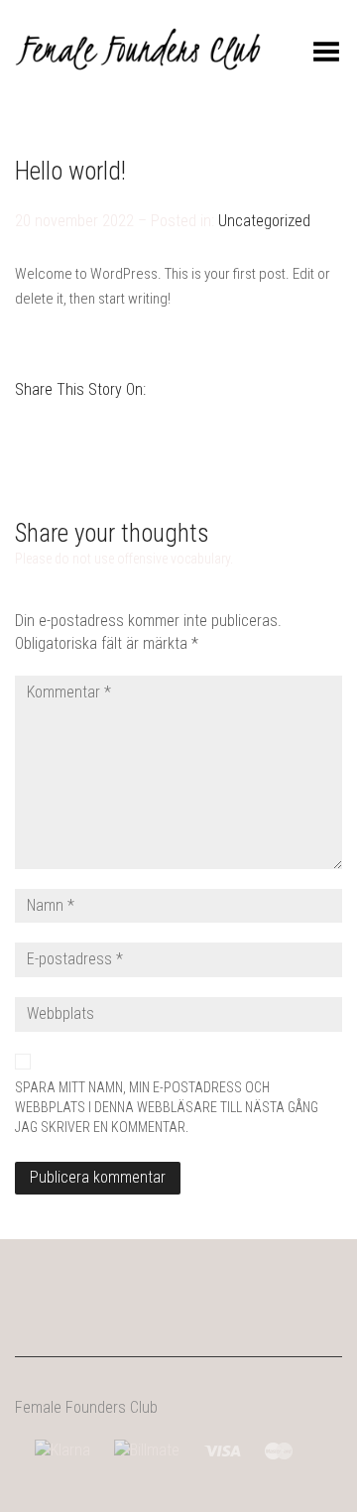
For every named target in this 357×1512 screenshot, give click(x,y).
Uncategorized (264, 220)
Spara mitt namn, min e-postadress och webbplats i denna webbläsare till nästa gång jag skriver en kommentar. (166, 1107)
